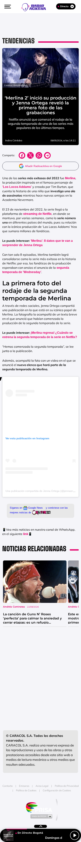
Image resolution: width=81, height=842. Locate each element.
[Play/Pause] (74, 835)
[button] (7, 6)
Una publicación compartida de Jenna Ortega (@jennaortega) (42, 490)
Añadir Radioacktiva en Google (43, 166)
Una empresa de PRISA (40, 807)
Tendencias (18, 40)
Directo (64, 6)
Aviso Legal (42, 785)
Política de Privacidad (67, 785)
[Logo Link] (35, 7)
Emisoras (24, 785)
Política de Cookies (26, 790)
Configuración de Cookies (57, 790)
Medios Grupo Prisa (40, 816)
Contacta (7, 785)
